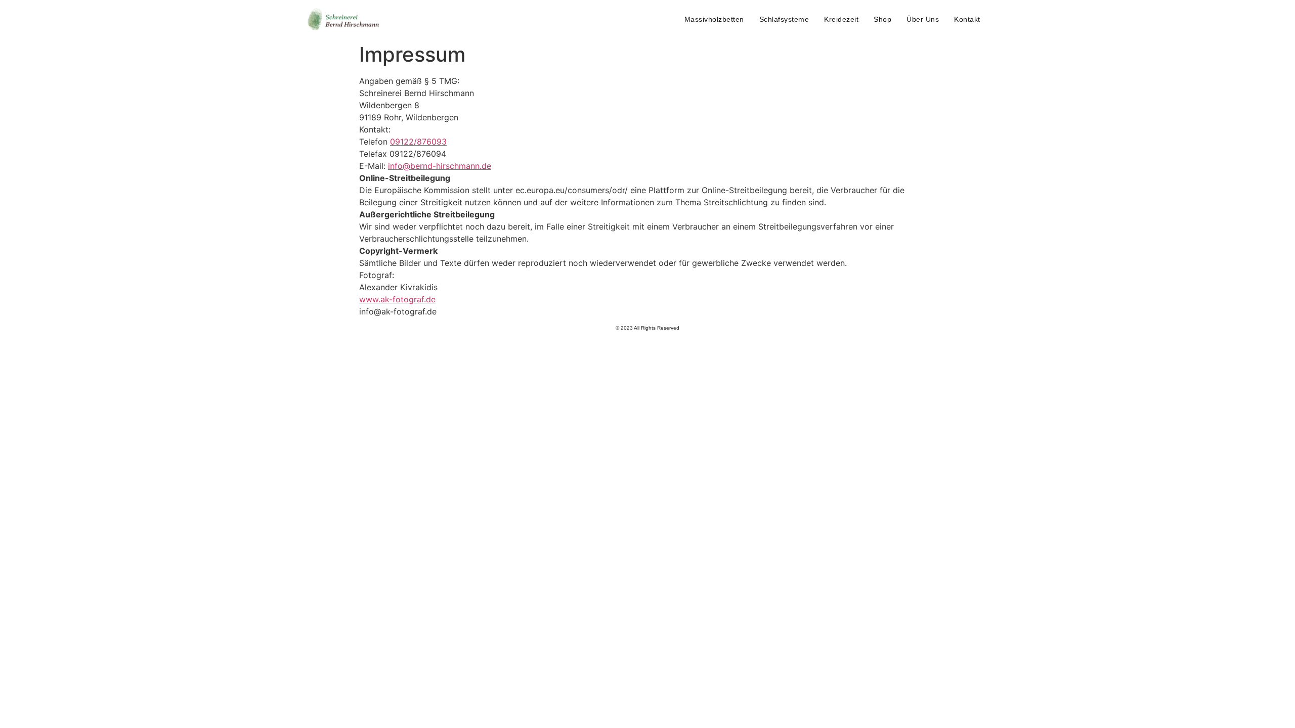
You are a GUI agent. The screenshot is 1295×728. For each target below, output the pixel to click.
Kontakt (967, 19)
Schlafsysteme (784, 19)
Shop (882, 19)
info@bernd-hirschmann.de (439, 166)
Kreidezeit (841, 19)
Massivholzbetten (714, 19)
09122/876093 (418, 141)
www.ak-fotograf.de (397, 299)
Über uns (922, 19)
